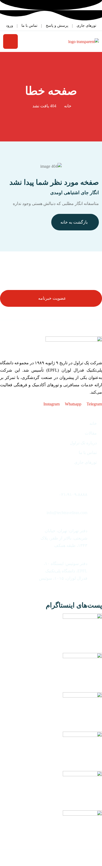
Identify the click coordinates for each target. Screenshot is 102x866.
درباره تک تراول (83, 443)
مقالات (91, 433)
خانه (67, 106)
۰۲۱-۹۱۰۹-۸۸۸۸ (73, 494)
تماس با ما (29, 26)
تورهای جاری (86, 26)
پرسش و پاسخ (57, 26)
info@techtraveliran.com (67, 512)
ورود (9, 26)
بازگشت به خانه (74, 222)
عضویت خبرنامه (52, 298)
